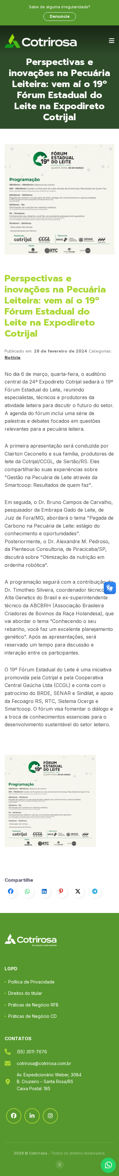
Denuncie (60, 16)
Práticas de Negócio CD (32, 1016)
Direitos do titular (25, 993)
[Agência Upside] (59, 1164)
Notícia (12, 358)
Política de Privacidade (31, 981)
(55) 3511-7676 (32, 1051)
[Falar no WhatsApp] (108, 1165)
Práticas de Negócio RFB (33, 1004)
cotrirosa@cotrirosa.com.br (44, 1063)
